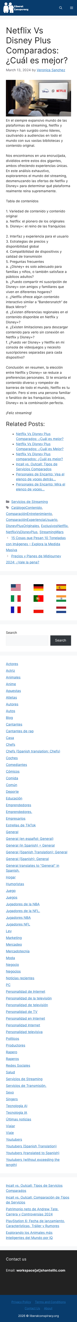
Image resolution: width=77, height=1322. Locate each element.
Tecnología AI (16, 1106)
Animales (13, 677)
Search (11, 633)
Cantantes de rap (20, 731)
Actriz (10, 671)
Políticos (12, 1039)
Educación (14, 798)
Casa (10, 738)
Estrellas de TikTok (21, 825)
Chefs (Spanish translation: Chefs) (33, 751)
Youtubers (14, 1139)
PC (8, 985)
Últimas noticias (18, 1119)
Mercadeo (14, 944)
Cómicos (13, 771)
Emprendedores (18, 805)
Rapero (11, 1052)
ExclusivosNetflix (54, 526)
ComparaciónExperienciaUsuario (31, 520)
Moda (10, 958)
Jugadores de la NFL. (23, 911)
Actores (12, 664)
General (12, 832)
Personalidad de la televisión (29, 998)
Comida (12, 778)
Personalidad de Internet (25, 992)
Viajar (10, 1126)
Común (11, 785)
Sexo (10, 1092)
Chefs (10, 745)
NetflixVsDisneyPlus (22, 532)
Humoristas (15, 884)
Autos (10, 711)
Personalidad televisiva (24, 1032)
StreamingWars (51, 532)
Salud (10, 1072)
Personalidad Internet (23, 1025)
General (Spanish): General (27, 859)
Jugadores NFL (18, 924)
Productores (15, 1045)
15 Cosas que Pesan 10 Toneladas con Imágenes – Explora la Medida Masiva (36, 544)
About (48, 1308)
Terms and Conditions (50, 1302)
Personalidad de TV (22, 1012)
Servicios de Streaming (29, 502)
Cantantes (14, 724)
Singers (12, 1099)
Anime (11, 684)
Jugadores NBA (18, 918)
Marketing (14, 938)
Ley (9, 931)
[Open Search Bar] (60, 8)
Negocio (12, 965)
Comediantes (16, 765)
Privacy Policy (21, 1302)
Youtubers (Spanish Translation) (31, 1146)
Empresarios (15, 818)
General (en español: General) (30, 839)
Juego (11, 891)
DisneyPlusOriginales (22, 526)
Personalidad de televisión (27, 1005)
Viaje (10, 1133)
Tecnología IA (16, 1113)
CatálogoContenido (26, 508)
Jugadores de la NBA (23, 904)
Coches (12, 758)
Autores (12, 704)
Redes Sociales (18, 1065)
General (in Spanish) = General (30, 845)
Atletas (11, 697)
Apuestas (13, 691)
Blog (9, 718)
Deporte (12, 792)
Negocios (13, 971)
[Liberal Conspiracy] (15, 8)
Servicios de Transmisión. (26, 1086)
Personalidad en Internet (25, 1018)
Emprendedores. (19, 812)
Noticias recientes (20, 978)
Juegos (11, 897)
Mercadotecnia (18, 951)
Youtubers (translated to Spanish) (32, 1153)
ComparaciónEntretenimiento (29, 514)
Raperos (12, 1059)
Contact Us (32, 1308)
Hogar (11, 877)
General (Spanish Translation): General (36, 852)
